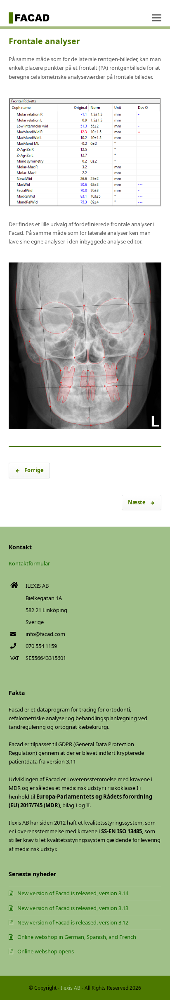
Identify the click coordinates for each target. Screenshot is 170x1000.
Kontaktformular (29, 563)
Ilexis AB (70, 987)
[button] (156, 17)
